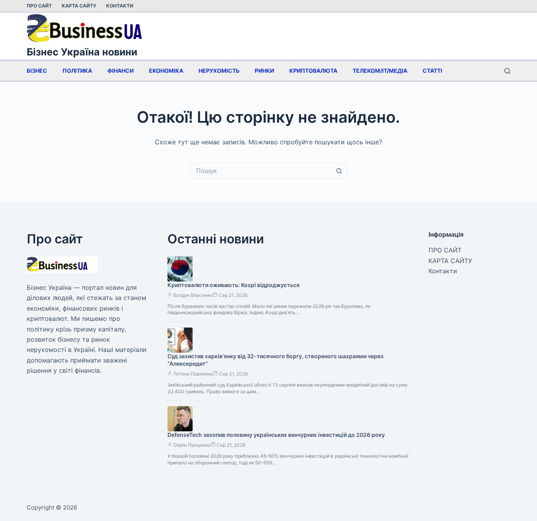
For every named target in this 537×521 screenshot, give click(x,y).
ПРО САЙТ (39, 6)
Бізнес (37, 70)
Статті (432, 70)
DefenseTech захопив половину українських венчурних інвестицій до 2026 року (276, 434)
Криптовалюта (313, 70)
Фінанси (120, 70)
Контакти (119, 6)
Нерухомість (219, 70)
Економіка (166, 70)
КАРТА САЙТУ (79, 6)
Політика (77, 70)
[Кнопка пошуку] (339, 171)
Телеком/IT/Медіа (380, 70)
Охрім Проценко (192, 445)
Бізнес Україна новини (82, 52)
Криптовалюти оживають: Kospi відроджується (233, 285)
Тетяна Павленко (193, 374)
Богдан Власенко (193, 295)
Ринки (264, 70)
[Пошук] (507, 71)
